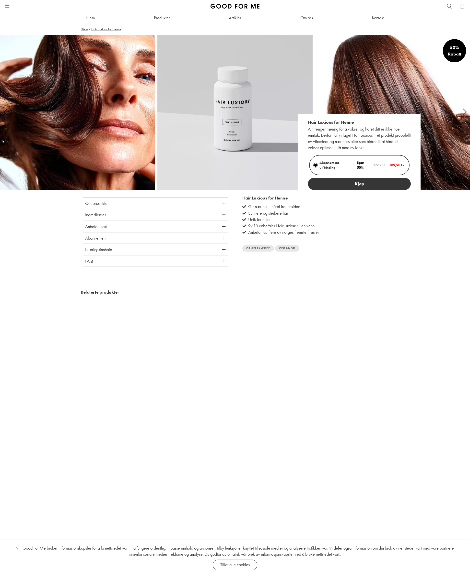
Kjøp (359, 184)
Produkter (162, 18)
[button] (7, 6)
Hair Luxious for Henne (106, 29)
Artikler (235, 18)
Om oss (306, 18)
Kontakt (378, 18)
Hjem (90, 18)
